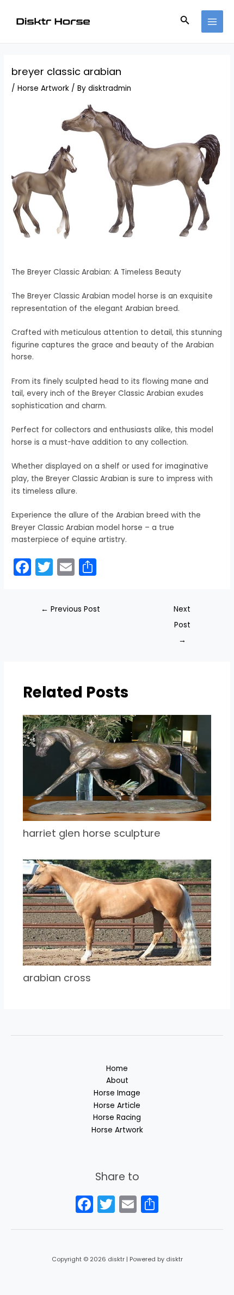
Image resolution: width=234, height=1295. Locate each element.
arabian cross (57, 978)
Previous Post (70, 609)
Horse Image (117, 1093)
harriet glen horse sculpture (92, 833)
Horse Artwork (43, 88)
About (117, 1080)
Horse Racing (117, 1117)
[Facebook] (84, 1206)
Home (117, 1068)
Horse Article (117, 1105)
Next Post (182, 611)
